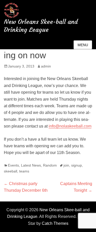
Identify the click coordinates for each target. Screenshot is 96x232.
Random (50, 165)
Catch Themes (55, 223)
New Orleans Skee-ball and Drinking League (41, 26)
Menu (83, 45)
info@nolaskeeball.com (70, 126)
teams (24, 171)
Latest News (31, 165)
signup (76, 165)
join (66, 165)
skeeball (10, 171)
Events (13, 165)
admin (46, 66)
